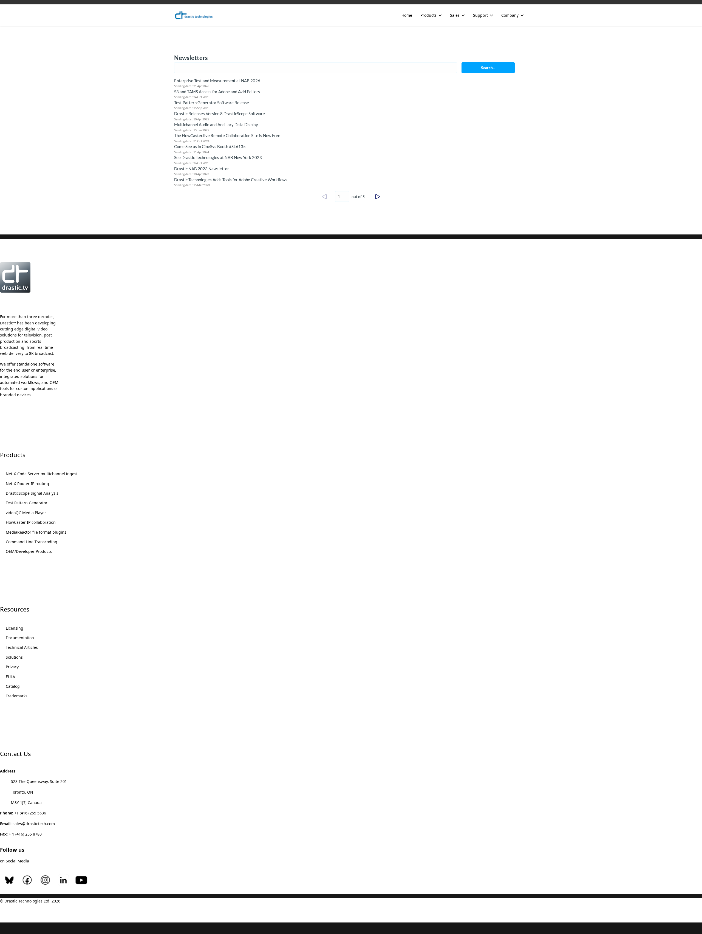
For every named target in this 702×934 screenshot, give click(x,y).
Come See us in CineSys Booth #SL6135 (210, 146)
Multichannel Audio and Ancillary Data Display (216, 124)
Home (406, 15)
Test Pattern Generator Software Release (211, 102)
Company (510, 15)
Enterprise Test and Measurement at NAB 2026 (217, 80)
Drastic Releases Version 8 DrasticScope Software (219, 113)
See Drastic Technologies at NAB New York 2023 (218, 157)
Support (480, 15)
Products (428, 15)
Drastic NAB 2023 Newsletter (201, 168)
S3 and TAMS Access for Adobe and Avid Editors (217, 91)
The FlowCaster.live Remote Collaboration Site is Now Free (227, 135)
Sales (455, 15)
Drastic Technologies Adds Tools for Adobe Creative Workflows (230, 179)
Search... (488, 67)
